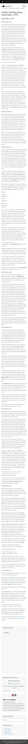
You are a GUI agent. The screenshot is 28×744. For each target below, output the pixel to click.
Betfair (19, 40)
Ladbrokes (6, 126)
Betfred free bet (7, 730)
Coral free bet (7, 732)
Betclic (21, 51)
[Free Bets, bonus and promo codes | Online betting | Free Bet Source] (14, 5)
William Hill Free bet (8, 733)
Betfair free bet (7, 728)
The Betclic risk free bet (15, 581)
